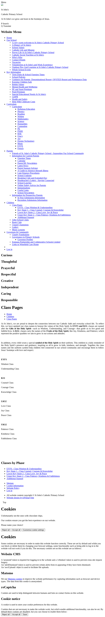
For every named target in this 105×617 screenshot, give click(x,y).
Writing (21, 116)
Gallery (15, 227)
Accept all (16, 530)
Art (19, 138)
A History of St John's (21, 45)
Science (21, 121)
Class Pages (17, 205)
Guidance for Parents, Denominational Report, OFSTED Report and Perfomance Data (49, 79)
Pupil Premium (18, 92)
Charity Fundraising (20, 234)
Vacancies (16, 62)
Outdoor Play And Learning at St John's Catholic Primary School (40, 67)
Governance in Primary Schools (26, 237)
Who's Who (17, 57)
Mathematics (23, 119)
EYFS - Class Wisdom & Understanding (35, 207)
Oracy (20, 136)
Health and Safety (19, 99)
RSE (20, 134)
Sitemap (10, 483)
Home (9, 38)
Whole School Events (21, 70)
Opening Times (24, 158)
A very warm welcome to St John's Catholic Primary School (38, 42)
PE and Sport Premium (22, 89)
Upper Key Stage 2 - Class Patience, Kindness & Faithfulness (44, 215)
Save (25, 614)
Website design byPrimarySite (20, 498)
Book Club (17, 222)
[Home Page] (2, 5)
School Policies (18, 77)
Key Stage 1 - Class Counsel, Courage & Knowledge (41, 210)
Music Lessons (18, 230)
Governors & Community (18, 232)
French (21, 148)
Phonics (21, 111)
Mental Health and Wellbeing (24, 87)
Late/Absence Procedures (29, 173)
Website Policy (13, 488)
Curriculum (11, 104)
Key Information (14, 72)
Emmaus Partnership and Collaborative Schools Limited (36, 242)
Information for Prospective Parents (27, 195)
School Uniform (24, 175)
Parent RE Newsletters (27, 163)
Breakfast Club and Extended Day (32, 178)
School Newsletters (26, 193)
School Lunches (24, 183)
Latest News (23, 166)
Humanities (22, 124)
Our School (12, 40)
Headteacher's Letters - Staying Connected (36, 180)
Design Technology (26, 141)
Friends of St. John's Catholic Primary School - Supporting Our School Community (48, 153)
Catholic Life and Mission (23, 50)
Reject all (6, 530)
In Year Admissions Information (31, 198)
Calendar (21, 161)
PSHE (20, 131)
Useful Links (23, 190)
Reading (21, 114)
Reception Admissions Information (32, 200)
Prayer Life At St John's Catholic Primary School (33, 52)
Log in (9, 249)
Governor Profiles (25, 239)
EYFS (20, 146)
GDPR (15, 97)
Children (10, 202)
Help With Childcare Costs (23, 102)
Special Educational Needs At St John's (29, 94)
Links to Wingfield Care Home (25, 244)
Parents (10, 151)
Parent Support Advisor (28, 168)
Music (20, 143)
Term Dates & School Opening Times (28, 74)
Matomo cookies (15, 579)
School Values (18, 47)
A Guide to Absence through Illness (33, 170)
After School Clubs (20, 220)
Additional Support (26, 217)
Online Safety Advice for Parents (32, 185)
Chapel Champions (20, 225)
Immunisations (24, 188)
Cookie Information (15, 485)
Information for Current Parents (25, 156)
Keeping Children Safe (22, 82)
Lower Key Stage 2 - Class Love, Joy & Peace (38, 212)
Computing (22, 126)
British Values (18, 84)
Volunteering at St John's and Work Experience (32, 65)
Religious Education (26, 109)
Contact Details (18, 60)
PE (19, 129)
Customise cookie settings (33, 530)
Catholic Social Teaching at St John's (28, 55)
